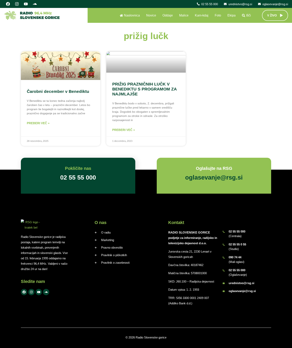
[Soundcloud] (35, 4)
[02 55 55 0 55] (224, 245)
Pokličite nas (78, 168)
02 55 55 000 (237, 231)
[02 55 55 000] (224, 232)
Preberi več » (38, 123)
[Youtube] (26, 4)
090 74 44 (235, 257)
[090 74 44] (224, 258)
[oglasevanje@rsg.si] (224, 291)
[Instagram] (17, 4)
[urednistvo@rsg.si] (224, 283)
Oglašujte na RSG (214, 168)
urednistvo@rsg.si (241, 283)
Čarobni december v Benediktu (58, 91)
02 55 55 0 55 (237, 244)
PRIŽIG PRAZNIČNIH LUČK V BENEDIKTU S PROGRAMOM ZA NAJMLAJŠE (144, 89)
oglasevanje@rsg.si (242, 291)
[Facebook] (8, 4)
